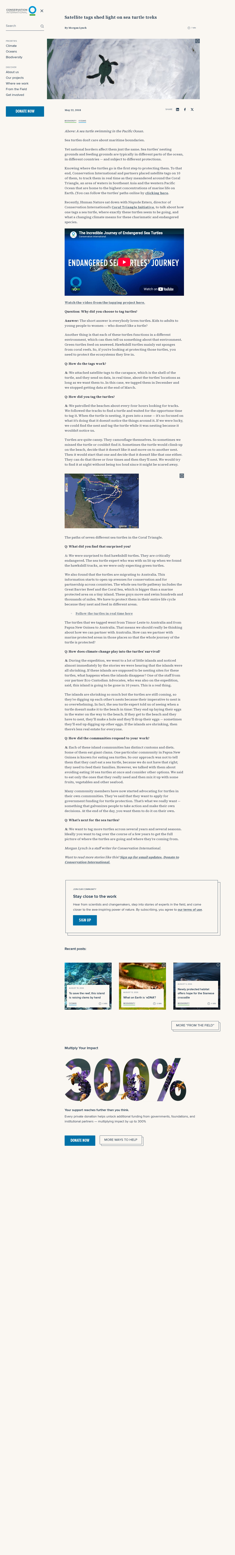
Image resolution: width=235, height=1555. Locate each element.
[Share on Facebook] (185, 109)
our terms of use (190, 910)
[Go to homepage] (21, 11)
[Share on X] (192, 109)
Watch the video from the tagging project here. (105, 302)
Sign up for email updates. (141, 857)
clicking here (156, 193)
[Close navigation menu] (42, 11)
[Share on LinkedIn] (177, 109)
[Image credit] (197, 41)
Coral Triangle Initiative (133, 207)
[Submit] (41, 26)
